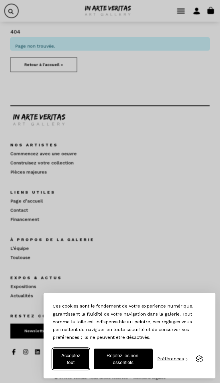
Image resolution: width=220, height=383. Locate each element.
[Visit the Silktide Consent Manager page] (199, 359)
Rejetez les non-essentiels (123, 358)
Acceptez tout (70, 358)
